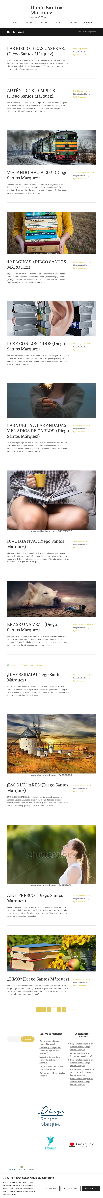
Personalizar (50, 1188)
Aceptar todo (90, 1188)
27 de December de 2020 (83, 173)
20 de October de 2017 (82, 979)
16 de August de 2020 (81, 344)
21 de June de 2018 (80, 541)
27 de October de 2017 (82, 896)
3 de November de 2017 (82, 785)
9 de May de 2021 (80, 91)
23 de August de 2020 (82, 262)
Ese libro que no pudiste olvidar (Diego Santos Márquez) (50, 1050)
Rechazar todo (70, 1188)
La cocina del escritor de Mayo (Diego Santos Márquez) (50, 1060)
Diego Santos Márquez (82, 52)
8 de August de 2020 (81, 426)
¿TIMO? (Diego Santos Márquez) (38, 979)
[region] (51, 1186)
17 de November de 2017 (83, 625)
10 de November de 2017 (83, 675)
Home (80, 32)
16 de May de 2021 (80, 49)
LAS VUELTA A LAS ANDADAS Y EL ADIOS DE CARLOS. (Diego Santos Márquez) (38, 431)
